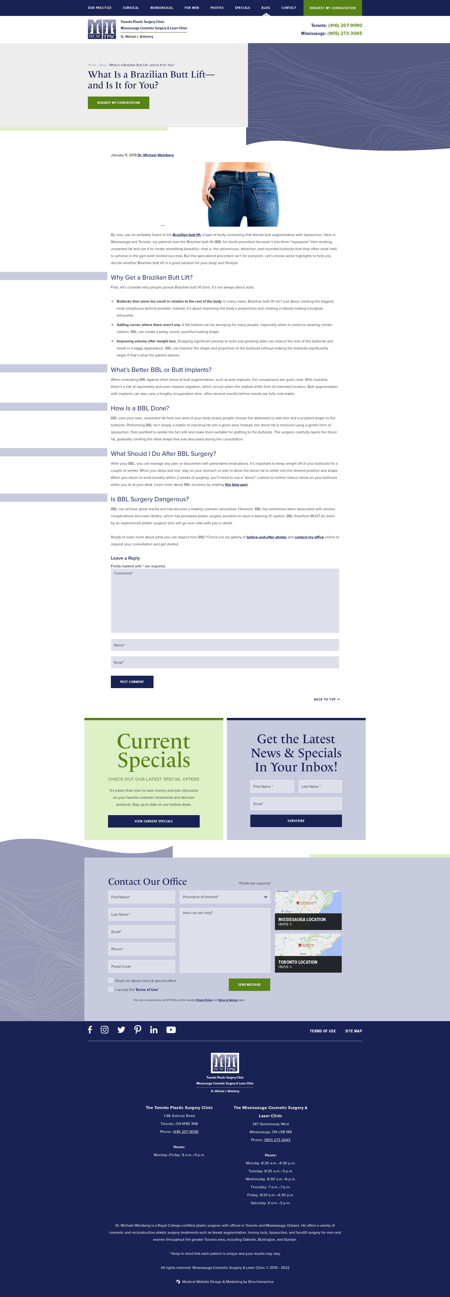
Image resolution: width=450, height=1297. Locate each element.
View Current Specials (154, 821)
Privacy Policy (204, 1000)
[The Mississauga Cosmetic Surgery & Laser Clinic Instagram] (105, 1031)
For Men (192, 7)
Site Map (353, 1031)
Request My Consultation (333, 8)
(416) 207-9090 (186, 1131)
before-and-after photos (267, 537)
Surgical (131, 7)
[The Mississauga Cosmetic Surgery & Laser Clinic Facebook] (90, 1031)
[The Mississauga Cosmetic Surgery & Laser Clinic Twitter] (121, 1031)
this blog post (236, 484)
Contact (288, 7)
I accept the (125, 989)
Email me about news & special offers (145, 980)
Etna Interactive (261, 1281)
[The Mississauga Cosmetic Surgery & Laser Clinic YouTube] (171, 1031)
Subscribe (296, 820)
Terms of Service (228, 1000)
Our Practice (100, 7)
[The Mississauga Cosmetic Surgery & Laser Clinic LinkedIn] (154, 1031)
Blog (266, 7)
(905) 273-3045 (277, 1140)
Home (92, 65)
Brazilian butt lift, (187, 234)
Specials (242, 7)
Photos (217, 7)
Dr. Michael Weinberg (156, 155)
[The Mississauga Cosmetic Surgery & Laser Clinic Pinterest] (137, 1030)
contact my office (309, 537)
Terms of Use (323, 1031)
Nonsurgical (161, 7)
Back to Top (325, 699)
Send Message (249, 984)
